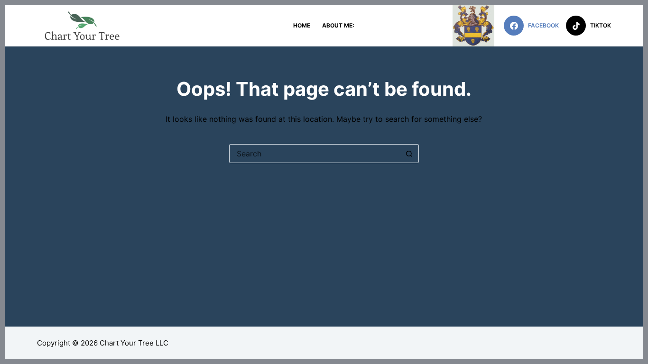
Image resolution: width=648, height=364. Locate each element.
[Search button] (409, 154)
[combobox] (315, 153)
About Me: (338, 25)
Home (301, 25)
